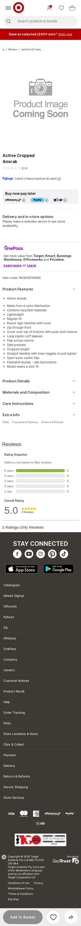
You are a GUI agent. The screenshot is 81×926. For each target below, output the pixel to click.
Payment (9, 755)
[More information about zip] (65, 200)
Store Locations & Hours (20, 734)
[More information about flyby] (59, 179)
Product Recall (13, 691)
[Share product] (71, 917)
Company (10, 659)
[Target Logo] (18, 8)
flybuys (8, 617)
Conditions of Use (19, 883)
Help (6, 702)
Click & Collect (13, 744)
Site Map (13, 899)
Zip (5, 627)
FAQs (7, 723)
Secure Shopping (15, 787)
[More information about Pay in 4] (46, 200)
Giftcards (10, 606)
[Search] (8, 21)
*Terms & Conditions (20, 893)
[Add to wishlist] (53, 917)
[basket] (72, 8)
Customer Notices (16, 680)
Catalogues (11, 585)
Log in (31, 265)
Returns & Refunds (16, 776)
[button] (23, 917)
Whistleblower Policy (20, 888)
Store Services (13, 797)
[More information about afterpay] (23, 200)
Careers (9, 670)
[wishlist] (61, 8)
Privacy (38, 883)
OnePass (9, 649)
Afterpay (9, 638)
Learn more (12, 265)
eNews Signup (13, 595)
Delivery (9, 765)
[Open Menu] (8, 8)
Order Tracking (14, 712)
